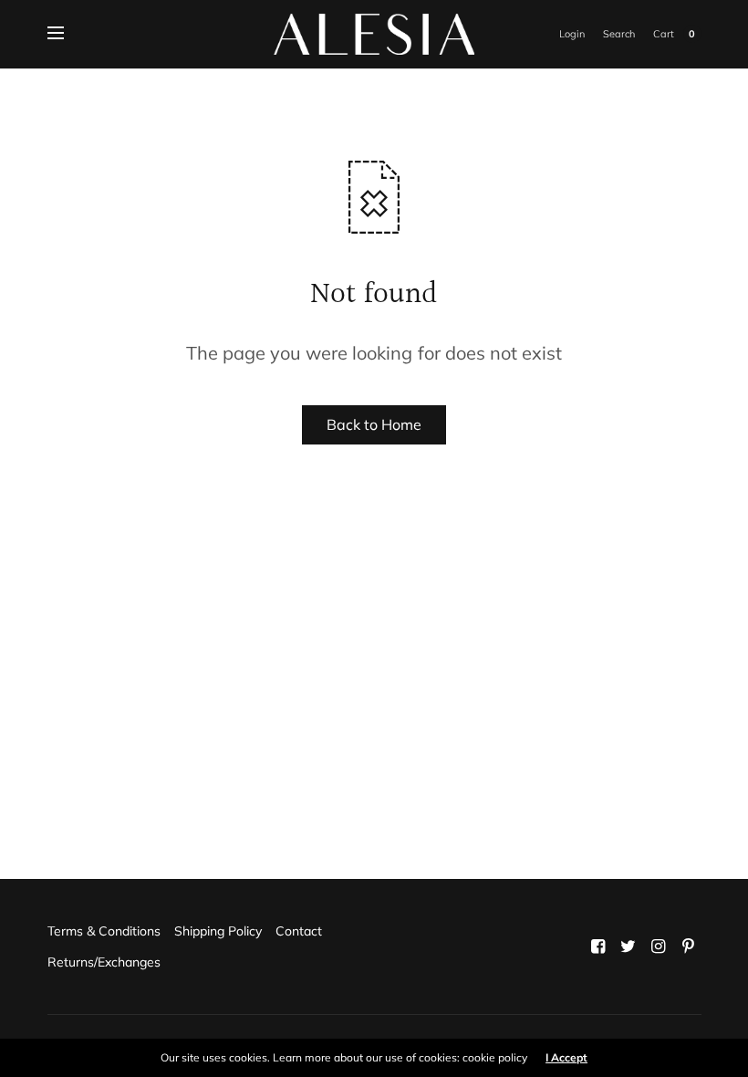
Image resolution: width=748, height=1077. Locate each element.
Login (572, 33)
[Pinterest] (688, 946)
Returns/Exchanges (104, 962)
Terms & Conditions (104, 931)
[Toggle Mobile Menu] (67, 34)
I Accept (566, 1057)
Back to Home (374, 424)
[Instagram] (657, 946)
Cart (663, 33)
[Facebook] (597, 946)
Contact (298, 931)
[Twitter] (627, 946)
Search (619, 33)
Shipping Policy (218, 931)
